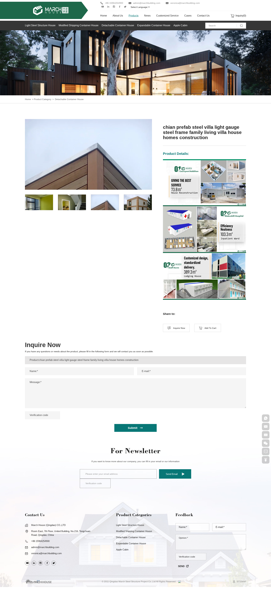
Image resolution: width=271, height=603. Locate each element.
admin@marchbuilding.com (146, 3)
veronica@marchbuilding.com (185, 3)
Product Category (42, 99)
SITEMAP (241, 581)
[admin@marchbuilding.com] (265, 426)
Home (28, 99)
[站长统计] (179, 581)
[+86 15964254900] (265, 418)
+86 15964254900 (114, 3)
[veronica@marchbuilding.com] (265, 435)
